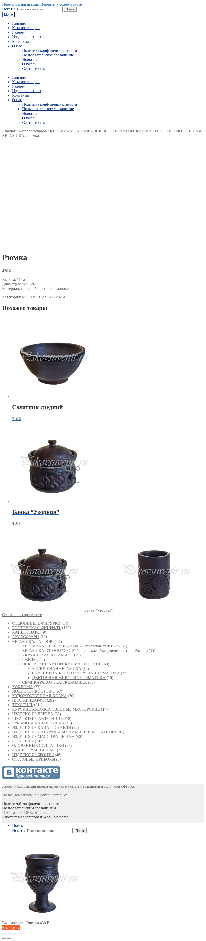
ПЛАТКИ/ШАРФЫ (29, 700)
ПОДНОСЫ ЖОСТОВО (33, 691)
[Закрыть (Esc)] (4, 933)
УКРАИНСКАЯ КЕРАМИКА (47, 655)
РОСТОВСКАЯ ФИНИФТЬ (36, 628)
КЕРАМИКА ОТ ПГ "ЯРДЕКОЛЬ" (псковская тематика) (71, 646)
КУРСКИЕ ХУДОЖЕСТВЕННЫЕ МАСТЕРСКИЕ (56, 709)
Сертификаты (34, 68)
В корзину (11, 927)
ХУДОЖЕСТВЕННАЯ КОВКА (39, 696)
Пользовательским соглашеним (29, 808)
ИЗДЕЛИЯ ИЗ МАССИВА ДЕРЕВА (43, 736)
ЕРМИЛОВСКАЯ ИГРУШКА (38, 723)
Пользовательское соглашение (48, 55)
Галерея (18, 32)
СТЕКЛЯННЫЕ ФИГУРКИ (36, 623)
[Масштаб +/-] (19, 933)
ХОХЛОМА (22, 687)
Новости (29, 59)
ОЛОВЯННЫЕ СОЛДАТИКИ (38, 745)
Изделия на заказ (26, 37)
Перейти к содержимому (61, 4)
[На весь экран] (14, 933)
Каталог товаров (26, 28)
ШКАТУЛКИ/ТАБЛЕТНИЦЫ (38, 718)
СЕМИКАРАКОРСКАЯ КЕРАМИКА (54, 682)
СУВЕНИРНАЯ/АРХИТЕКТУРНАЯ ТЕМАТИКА (76, 673)
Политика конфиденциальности (49, 50)
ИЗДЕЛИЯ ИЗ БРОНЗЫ (33, 754)
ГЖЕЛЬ (28, 659)
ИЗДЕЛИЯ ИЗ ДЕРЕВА (32, 714)
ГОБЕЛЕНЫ (23, 741)
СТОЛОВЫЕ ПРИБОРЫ (33, 759)
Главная (19, 23)
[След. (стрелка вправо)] (9, 938)
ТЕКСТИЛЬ (22, 705)
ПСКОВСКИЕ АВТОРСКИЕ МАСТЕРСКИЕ (133, 131)
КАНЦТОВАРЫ (26, 632)
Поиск (70, 9)
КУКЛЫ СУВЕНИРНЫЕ (34, 750)
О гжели (29, 64)
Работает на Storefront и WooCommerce (35, 817)
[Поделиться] (9, 933)
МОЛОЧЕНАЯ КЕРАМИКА (46, 297)
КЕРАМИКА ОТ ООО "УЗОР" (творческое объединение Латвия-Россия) (85, 650)
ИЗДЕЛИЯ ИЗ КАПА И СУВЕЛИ (41, 727)
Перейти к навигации (20, 4)
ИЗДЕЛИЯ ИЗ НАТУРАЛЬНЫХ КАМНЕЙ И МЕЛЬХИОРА (64, 732)
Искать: (8, 9)
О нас (17, 46)
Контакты (20, 41)
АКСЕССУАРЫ (25, 637)
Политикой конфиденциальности (30, 803)
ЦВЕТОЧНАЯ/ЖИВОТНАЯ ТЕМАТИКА (69, 677)
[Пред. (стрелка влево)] (4, 938)
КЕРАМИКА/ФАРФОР (70, 131)
